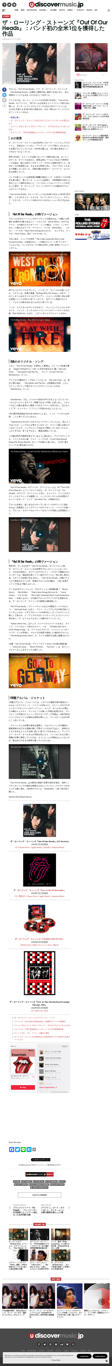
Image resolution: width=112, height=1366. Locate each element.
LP (32, 1011)
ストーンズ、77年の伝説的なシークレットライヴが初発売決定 (38, 132)
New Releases (32, 10)
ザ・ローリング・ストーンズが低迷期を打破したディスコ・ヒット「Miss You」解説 (95, 105)
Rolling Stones (58, 1184)
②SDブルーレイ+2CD (42, 945)
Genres (70, 10)
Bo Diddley (27, 1181)
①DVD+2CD (25, 945)
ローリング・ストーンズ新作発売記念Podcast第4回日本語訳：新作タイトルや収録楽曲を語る (95, 137)
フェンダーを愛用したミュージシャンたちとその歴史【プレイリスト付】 (95, 95)
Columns (53, 10)
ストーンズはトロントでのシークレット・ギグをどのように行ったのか (42, 1025)
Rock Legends (21, 1184)
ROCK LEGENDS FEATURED (39, 1184)
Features (42, 10)
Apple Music (36, 847)
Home (16, 10)
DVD (46, 1011)
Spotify (47, 847)
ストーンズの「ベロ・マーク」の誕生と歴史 (31, 1033)
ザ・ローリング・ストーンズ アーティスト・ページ (34, 1018)
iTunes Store (24, 847)
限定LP (22, 896)
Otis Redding (52, 1181)
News (22, 10)
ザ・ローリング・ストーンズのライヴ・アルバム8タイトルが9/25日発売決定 (95, 116)
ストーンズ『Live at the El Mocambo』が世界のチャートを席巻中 (40, 1021)
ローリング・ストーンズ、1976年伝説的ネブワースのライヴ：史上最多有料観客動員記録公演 (95, 84)
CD (16, 847)
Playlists (80, 10)
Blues (17, 1181)
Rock (63, 1181)
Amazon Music (57, 847)
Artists (62, 10)
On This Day (39, 1181)
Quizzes (89, 10)
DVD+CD (39, 1011)
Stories (41, 1350)
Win (89, 1350)
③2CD (56, 945)
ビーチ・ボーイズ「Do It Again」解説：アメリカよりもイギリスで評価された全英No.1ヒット (95, 126)
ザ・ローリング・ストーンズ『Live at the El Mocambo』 (40, 890)
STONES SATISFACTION (40, 1187)
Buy (96, 10)
